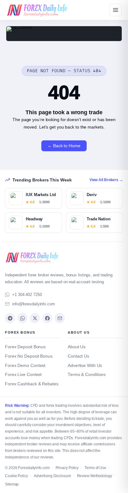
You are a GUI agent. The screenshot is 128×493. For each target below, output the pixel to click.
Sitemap (12, 484)
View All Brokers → (106, 180)
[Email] (60, 318)
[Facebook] (47, 318)
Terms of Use (95, 468)
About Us (76, 347)
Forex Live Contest (23, 374)
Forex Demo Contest (25, 365)
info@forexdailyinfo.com (33, 304)
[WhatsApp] (22, 318)
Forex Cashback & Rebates (31, 384)
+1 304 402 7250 (27, 294)
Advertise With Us (85, 365)
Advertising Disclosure (52, 476)
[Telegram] (10, 318)
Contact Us (78, 356)
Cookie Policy (16, 476)
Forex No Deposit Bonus (29, 356)
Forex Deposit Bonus (25, 347)
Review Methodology (94, 476)
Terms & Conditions (87, 374)
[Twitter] (35, 318)
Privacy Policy (67, 468)
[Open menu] (115, 10)
